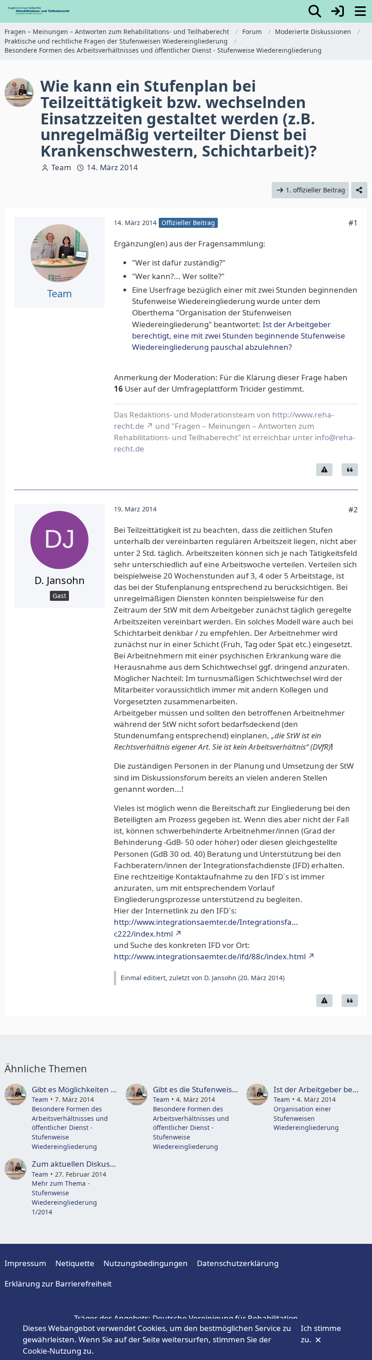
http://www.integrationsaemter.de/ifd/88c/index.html (210, 956)
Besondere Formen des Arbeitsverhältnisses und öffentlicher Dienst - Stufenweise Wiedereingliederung (70, 1128)
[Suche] (315, 11)
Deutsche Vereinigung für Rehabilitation (225, 1318)
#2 (353, 509)
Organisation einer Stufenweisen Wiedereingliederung (306, 1118)
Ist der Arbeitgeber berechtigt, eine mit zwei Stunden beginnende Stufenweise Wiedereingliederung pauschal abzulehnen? (238, 335)
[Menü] (360, 11)
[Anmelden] (337, 11)
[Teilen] (359, 190)
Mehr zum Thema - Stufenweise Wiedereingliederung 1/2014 (64, 1197)
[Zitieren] (350, 469)
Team (61, 167)
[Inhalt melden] (324, 469)
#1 (353, 222)
